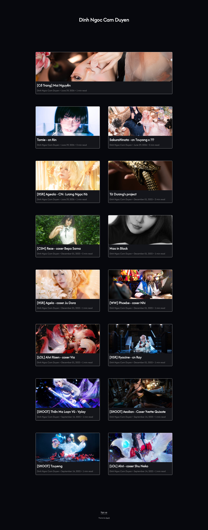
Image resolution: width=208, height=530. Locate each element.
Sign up (104, 512)
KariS (108, 518)
